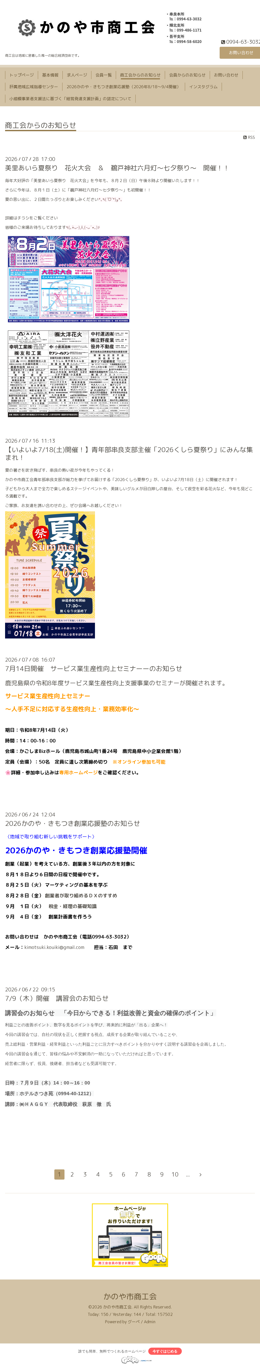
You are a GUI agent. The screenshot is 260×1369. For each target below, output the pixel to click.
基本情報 (50, 75)
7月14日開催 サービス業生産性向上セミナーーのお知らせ (93, 668)
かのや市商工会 (130, 1296)
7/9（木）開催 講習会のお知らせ (57, 998)
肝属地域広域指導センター (33, 87)
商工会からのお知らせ (140, 75)
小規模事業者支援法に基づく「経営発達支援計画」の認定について (70, 98)
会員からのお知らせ (187, 75)
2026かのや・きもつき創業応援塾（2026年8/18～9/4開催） (124, 87)
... (188, 1174)
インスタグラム (203, 87)
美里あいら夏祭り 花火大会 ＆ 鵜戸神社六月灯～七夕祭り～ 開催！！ (117, 167)
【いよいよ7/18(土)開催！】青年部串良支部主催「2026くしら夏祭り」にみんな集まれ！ (129, 453)
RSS (251, 137)
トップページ (21, 75)
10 (174, 1174)
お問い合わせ (226, 75)
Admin (149, 1322)
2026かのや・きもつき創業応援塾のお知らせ (72, 823)
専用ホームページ (78, 772)
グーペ (134, 1322)
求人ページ (77, 75)
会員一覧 (103, 75)
